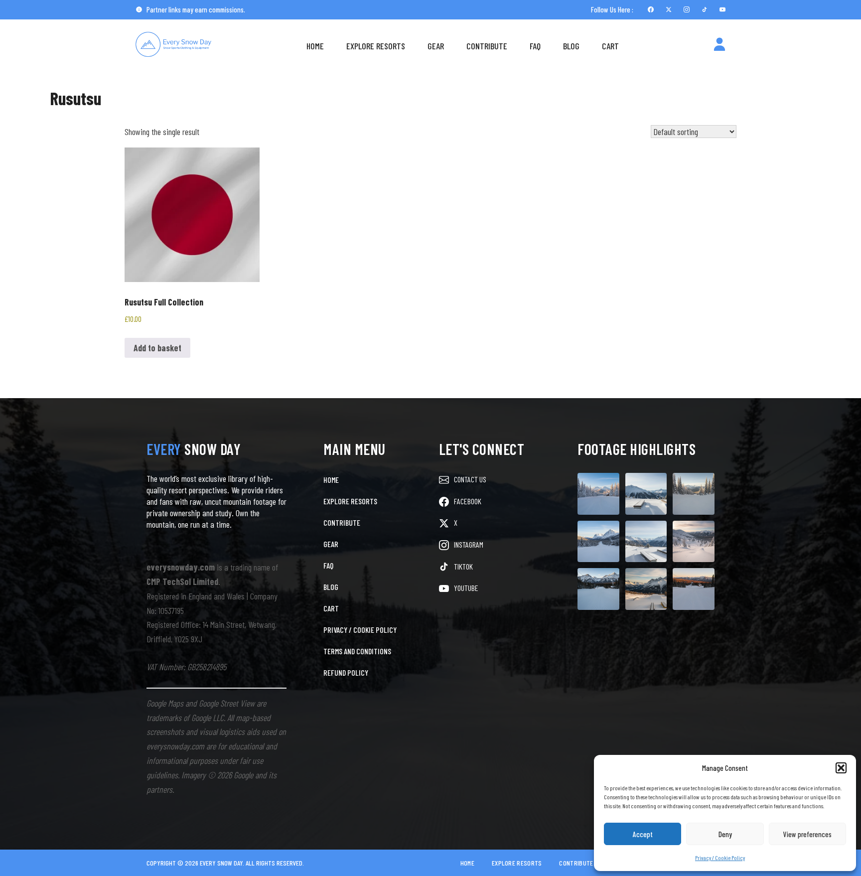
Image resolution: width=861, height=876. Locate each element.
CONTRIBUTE (341, 522)
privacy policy (768, 840)
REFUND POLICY (345, 672)
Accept (643, 834)
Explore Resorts (375, 45)
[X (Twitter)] (669, 9)
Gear (436, 45)
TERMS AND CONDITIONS (357, 651)
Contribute (486, 45)
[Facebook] (651, 9)
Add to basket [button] (157, 347)
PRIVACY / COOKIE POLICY (360, 629)
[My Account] (719, 45)
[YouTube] (722, 9)
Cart (610, 45)
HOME (331, 479)
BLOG (330, 586)
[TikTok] (705, 9)
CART (331, 608)
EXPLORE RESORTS (350, 501)
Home (315, 45)
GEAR (330, 544)
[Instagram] (687, 9)
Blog (571, 45)
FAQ (535, 45)
